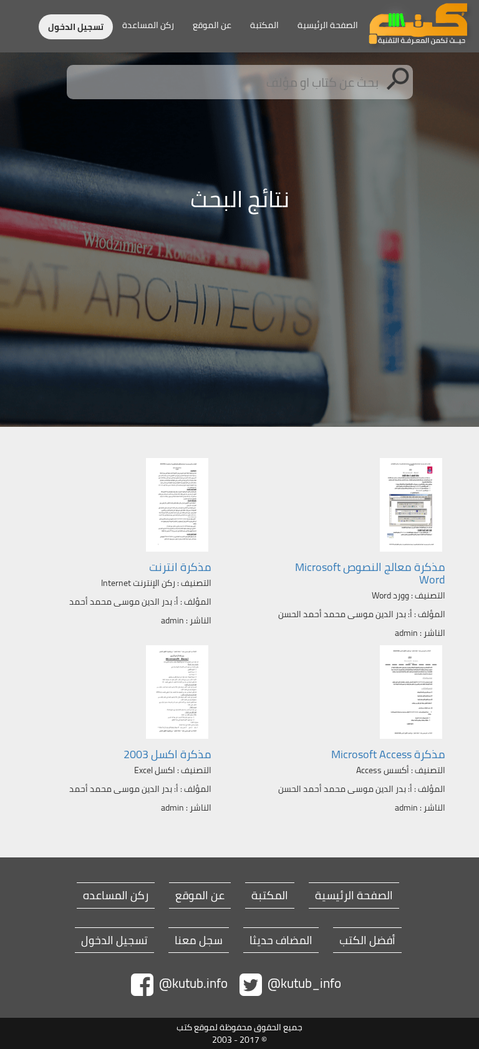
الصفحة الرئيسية (328, 25)
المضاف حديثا (280, 940)
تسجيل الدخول (76, 27)
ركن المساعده (115, 895)
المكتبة (264, 25)
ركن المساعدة (148, 25)
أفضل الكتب (367, 940)
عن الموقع (212, 25)
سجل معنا (199, 940)
